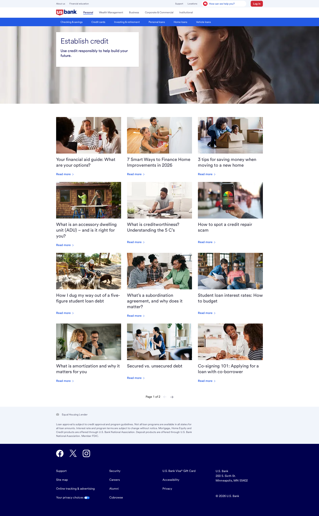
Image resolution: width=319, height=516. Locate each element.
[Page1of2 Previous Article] (164, 397)
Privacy (167, 488)
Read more (63, 174)
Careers (114, 479)
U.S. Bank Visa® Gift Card (178, 471)
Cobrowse (116, 497)
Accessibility (170, 479)
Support (179, 3)
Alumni (114, 488)
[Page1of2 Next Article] (171, 397)
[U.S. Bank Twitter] (73, 453)
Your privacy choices (70, 497)
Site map (62, 479)
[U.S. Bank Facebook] (60, 453)
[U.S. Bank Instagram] (86, 453)
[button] (257, 4)
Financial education (79, 3)
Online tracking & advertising (75, 488)
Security (114, 471)
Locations (192, 3)
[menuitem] (67, 12)
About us (60, 3)
